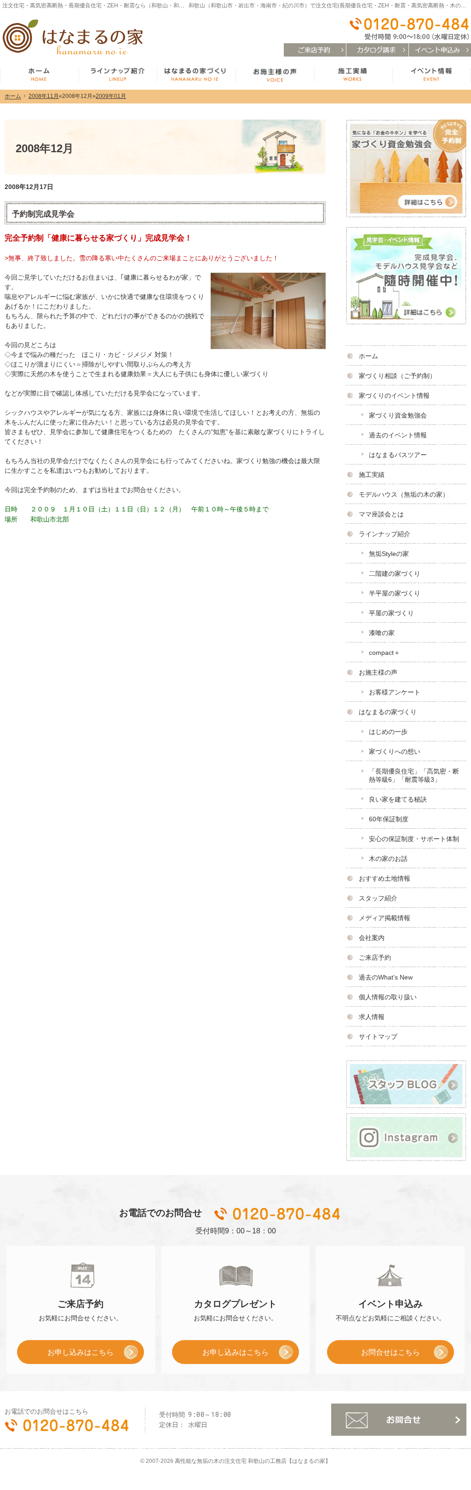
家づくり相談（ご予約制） (397, 375)
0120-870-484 (278, 1213)
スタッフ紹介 (378, 898)
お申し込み (65, 1355)
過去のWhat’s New (386, 977)
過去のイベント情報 (398, 435)
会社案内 (372, 937)
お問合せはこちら (390, 1352)
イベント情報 (431, 75)
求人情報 (372, 1016)
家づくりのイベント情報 (394, 395)
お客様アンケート (394, 692)
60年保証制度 (388, 819)
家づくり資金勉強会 (398, 415)
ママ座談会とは (381, 514)
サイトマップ (378, 1036)
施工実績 (372, 474)
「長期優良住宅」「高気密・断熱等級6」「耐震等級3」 (414, 775)
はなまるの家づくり (388, 712)
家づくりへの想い (394, 751)
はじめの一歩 (388, 731)
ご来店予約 (375, 957)
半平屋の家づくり (394, 593)
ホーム (368, 356)
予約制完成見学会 (43, 214)
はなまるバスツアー (398, 454)
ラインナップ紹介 (384, 534)
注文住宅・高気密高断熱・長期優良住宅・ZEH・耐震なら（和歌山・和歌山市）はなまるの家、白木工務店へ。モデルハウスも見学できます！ (179, 5)
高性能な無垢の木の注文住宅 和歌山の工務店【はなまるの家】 (253, 1461)
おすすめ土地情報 (384, 878)
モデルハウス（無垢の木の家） (404, 494)
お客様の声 (275, 75)
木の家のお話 (388, 858)
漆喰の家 (382, 632)
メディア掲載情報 (384, 918)
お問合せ (398, 1420)
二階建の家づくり (394, 573)
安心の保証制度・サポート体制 (414, 838)
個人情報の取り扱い (388, 997)
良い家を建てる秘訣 (398, 799)
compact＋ (384, 652)
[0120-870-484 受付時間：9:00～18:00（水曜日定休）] (408, 28)
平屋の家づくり (391, 613)
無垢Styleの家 (389, 553)
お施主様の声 (378, 672)
